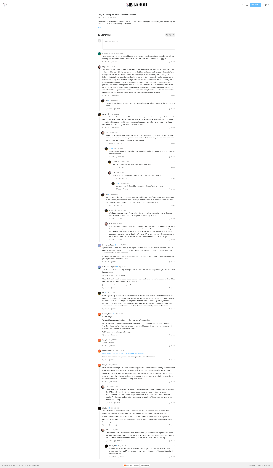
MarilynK (105, 408)
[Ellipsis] (174, 53)
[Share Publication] (247, 5)
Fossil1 (104, 114)
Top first (171, 35)
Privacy (21, 465)
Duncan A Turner (108, 245)
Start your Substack (132, 465)
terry (104, 340)
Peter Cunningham (109, 267)
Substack (251, 465)
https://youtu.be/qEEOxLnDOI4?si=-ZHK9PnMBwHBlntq (123, 353)
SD (107, 100)
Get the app (145, 465)
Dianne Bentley (108, 53)
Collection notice (34, 465)
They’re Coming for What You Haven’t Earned (117, 15)
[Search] (242, 5)
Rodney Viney (107, 314)
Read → (100, 28)
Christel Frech (107, 351)
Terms (26, 465)
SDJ (103, 66)
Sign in (266, 5)
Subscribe (255, 5)
